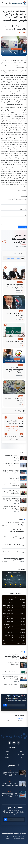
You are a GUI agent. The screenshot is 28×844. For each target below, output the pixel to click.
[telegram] (9, 743)
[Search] (10, 3)
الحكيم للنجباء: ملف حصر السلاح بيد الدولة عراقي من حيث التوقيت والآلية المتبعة (11, 508)
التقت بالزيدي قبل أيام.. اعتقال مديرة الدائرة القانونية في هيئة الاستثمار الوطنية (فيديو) (14, 286)
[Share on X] (23, 32)
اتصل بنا (7, 838)
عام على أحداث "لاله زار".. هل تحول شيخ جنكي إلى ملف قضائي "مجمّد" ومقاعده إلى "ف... (11, 492)
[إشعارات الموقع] (6, 3)
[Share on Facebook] (25, 32)
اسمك (25, 203)
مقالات (7, 757)
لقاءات (7, 754)
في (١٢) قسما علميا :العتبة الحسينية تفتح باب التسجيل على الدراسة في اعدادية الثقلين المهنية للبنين (14, 370)
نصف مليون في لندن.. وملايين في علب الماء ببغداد (11, 484)
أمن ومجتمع (20, 29)
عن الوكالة (23, 836)
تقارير (21, 757)
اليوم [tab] (22, 258)
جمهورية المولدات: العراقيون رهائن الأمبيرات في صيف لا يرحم (11, 464)
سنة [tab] (8, 258)
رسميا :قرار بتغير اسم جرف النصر (14, 341)
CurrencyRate (22, 646)
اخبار (21, 751)
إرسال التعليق (22, 227)
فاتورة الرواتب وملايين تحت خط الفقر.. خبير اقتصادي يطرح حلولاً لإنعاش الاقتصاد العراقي (14, 428)
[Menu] (2, 3)
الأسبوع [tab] (18, 258)
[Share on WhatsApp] (21, 32)
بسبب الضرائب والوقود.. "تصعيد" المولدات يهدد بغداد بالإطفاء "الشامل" (12, 457)
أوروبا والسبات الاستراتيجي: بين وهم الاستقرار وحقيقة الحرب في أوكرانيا (11, 471)
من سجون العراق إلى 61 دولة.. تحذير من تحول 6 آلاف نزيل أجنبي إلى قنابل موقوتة (11, 500)
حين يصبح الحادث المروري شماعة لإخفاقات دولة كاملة (11, 477)
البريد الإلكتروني (23, 209)
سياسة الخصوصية (7, 836)
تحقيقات (7, 751)
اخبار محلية (21, 754)
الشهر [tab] (12, 258)
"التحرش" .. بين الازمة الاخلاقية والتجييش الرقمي (14, 315)
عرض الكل (4, 241)
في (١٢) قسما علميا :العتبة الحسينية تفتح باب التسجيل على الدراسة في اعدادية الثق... (11, 678)
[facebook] (18, 743)
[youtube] (14, 743)
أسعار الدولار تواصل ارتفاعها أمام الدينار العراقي (14, 400)
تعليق (25, 215)
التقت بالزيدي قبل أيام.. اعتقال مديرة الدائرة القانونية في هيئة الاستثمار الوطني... (12, 656)
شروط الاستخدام (16, 836)
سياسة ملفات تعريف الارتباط (17, 838)
